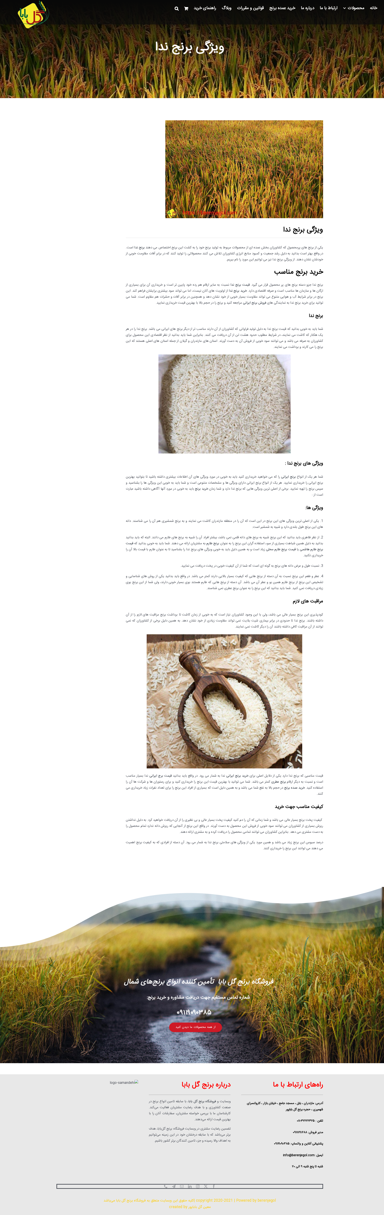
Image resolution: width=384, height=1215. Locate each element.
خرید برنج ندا (238, 291)
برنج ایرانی (288, 477)
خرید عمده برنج (294, 788)
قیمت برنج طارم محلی (281, 549)
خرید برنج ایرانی (237, 776)
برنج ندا (139, 247)
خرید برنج (201, 489)
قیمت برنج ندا (240, 285)
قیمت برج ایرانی (160, 776)
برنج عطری (278, 782)
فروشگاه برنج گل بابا (202, 1101)
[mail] (182, 1186)
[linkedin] (190, 1186)
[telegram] (174, 1186)
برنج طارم (212, 543)
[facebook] (214, 1186)
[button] (177, 8)
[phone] (166, 1186)
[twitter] (206, 1186)
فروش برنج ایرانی (254, 303)
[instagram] (198, 1186)
